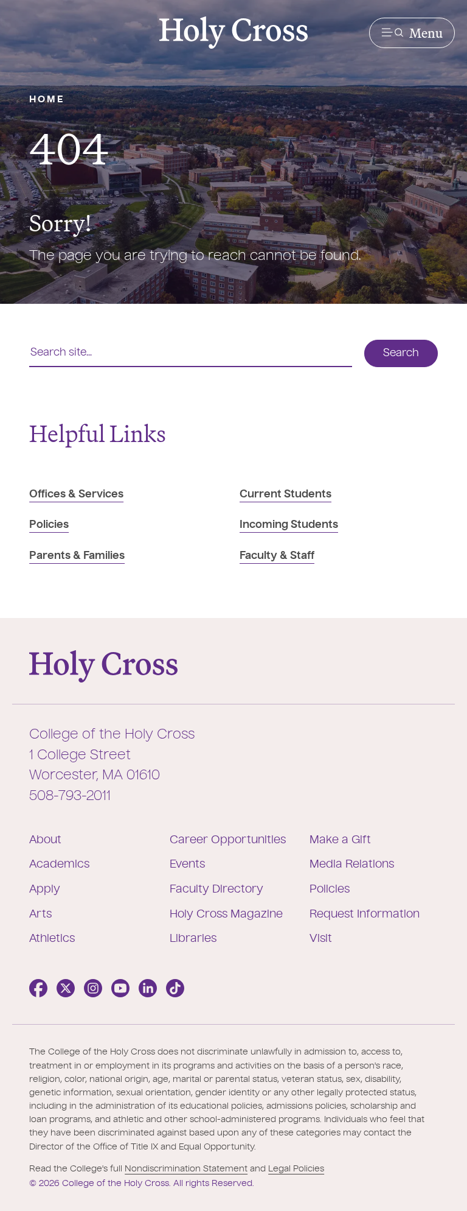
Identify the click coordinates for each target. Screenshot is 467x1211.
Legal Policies (296, 1169)
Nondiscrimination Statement (186, 1169)
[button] (412, 33)
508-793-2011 (70, 796)
